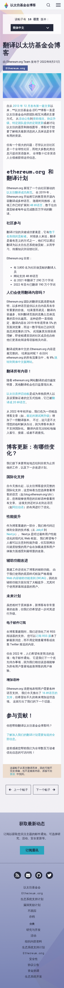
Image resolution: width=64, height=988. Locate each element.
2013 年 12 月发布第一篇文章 (31, 106)
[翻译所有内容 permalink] (5, 371)
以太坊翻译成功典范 (19, 192)
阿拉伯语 (18, 507)
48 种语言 (36, 205)
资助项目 (38, 118)
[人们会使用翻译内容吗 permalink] (5, 292)
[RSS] (17, 875)
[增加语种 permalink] (5, 680)
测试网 (39, 415)
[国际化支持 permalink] (5, 477)
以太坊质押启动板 (18, 393)
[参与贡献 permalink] (5, 715)
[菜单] (58, 5)
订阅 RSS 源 (43, 636)
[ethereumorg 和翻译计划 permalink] (5, 174)
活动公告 (24, 118)
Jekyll (39, 530)
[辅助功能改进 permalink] (5, 560)
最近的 (30, 415)
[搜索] (48, 4)
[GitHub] (38, 875)
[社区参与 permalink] (5, 223)
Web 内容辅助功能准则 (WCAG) (26, 578)
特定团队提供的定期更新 (28, 123)
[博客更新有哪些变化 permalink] (5, 449)
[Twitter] (49, 875)
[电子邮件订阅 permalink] (5, 623)
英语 (12, 774)
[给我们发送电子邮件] (28, 875)
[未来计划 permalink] (5, 596)
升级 (46, 415)
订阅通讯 (32, 850)
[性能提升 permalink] (5, 516)
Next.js (11, 534)
